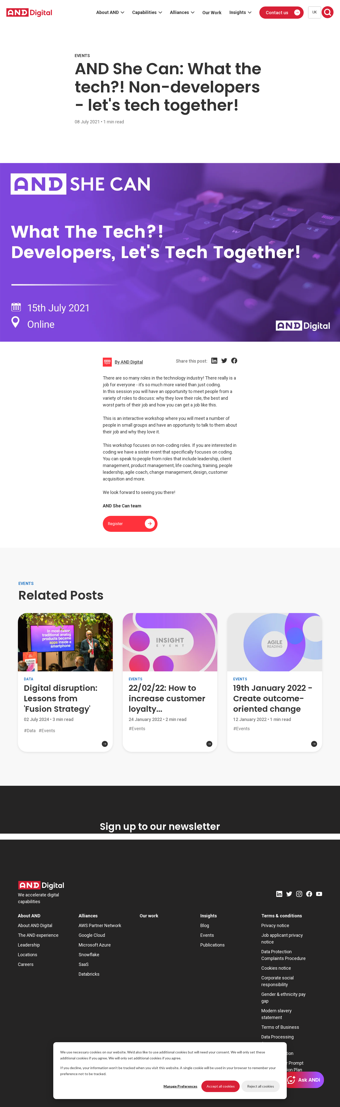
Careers (26, 964)
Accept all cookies (221, 1086)
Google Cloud (92, 935)
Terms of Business (280, 1027)
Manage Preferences (180, 1086)
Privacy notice (275, 925)
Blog (204, 925)
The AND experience (38, 935)
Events (207, 935)
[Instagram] (299, 895)
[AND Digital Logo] (41, 885)
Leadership (29, 945)
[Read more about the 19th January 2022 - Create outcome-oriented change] (274, 746)
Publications (212, 945)
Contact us (277, 12)
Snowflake (89, 954)
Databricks (89, 974)
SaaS (84, 964)
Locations (27, 954)
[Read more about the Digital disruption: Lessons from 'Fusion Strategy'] (65, 748)
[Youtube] (319, 895)
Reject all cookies (260, 1086)
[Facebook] (234, 366)
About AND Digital (35, 925)
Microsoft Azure (95, 945)
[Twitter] (224, 366)
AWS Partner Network (100, 925)
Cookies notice (276, 968)
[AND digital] (29, 12)
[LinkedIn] (214, 366)
